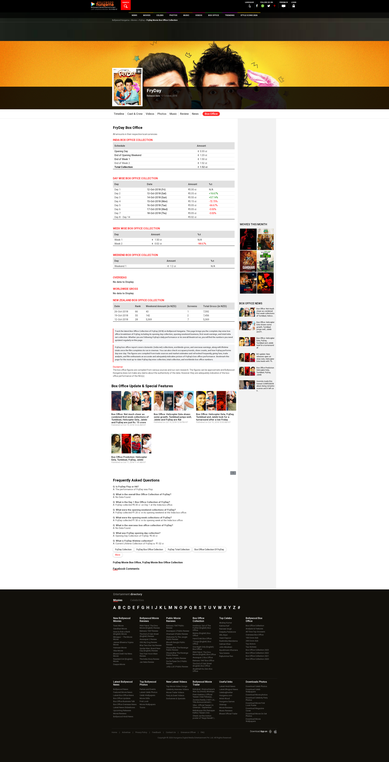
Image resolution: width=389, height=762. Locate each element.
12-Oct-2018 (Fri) (156, 189)
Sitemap (223, 704)
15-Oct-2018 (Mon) (157, 201)
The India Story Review (149, 659)
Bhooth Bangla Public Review (175, 643)
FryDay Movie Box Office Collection (162, 562)
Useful (225, 681)
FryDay (142, 20)
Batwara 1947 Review (149, 631)
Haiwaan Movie (120, 647)
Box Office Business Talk (124, 701)
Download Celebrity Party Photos (257, 699)
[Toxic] (248, 239)
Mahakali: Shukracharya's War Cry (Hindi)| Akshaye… (204, 690)
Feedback (156, 732)
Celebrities (137, 600)
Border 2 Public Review (176, 658)
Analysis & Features (254, 629)
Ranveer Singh (225, 629)
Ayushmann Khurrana (228, 650)
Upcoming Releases (122, 710)
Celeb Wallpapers (147, 695)
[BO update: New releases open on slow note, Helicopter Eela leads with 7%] (247, 361)
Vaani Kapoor (225, 638)
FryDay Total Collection (179, 549)
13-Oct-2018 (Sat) (156, 193)
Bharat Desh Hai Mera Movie (122, 655)
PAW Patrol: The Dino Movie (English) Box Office (204, 653)
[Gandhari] (248, 261)
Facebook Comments (126, 568)
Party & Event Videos (175, 695)
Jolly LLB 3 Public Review (177, 666)
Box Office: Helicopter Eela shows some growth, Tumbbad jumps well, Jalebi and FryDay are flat (173, 417)
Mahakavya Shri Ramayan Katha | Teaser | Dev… (204, 711)
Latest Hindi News (227, 686)
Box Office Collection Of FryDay (209, 549)
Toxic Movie (118, 625)
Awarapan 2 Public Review (177, 631)
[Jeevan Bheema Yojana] (265, 239)
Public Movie (173, 620)
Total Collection (123, 167)
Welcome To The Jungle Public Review (176, 638)
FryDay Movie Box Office (127, 562)
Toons (142, 707)
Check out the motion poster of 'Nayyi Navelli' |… (204, 717)
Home (114, 732)
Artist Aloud (224, 698)
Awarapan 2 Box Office (203, 657)
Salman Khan (225, 644)
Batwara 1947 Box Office (203, 660)
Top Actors (250, 644)
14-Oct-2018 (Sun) (157, 197)
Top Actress (251, 647)
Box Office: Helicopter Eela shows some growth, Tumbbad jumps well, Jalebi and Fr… (265, 327)
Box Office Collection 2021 (257, 656)
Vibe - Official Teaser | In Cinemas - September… (203, 706)
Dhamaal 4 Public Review (177, 634)
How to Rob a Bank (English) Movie (121, 633)
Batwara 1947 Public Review (175, 626)
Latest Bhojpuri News (228, 689)
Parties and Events (148, 689)
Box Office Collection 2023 (257, 650)
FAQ (202, 732)
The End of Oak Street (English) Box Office (202, 664)
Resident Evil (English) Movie (123, 660)
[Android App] (270, 731)
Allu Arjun (223, 635)
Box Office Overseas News (124, 704)
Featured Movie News (122, 692)
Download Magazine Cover (255, 709)
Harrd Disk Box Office (202, 638)
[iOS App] (275, 731)
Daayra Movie (119, 664)
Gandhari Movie (120, 629)
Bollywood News (120, 689)
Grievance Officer (188, 732)
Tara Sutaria (224, 653)
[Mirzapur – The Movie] (248, 283)
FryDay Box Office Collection (149, 549)
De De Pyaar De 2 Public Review (176, 662)
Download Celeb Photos (256, 686)
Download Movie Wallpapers (253, 720)
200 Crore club (252, 641)
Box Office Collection (255, 625)
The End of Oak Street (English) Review (149, 635)
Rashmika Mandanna (228, 641)
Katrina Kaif (224, 626)
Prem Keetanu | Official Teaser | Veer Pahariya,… (203, 695)
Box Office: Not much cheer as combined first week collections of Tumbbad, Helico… (265, 312)
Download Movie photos (256, 695)
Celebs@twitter (226, 692)
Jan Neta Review (147, 662)
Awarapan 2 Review (148, 639)
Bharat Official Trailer (228, 714)
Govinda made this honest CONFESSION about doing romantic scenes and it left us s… (265, 386)
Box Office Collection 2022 (257, 653)
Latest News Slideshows (124, 707)
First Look (144, 701)
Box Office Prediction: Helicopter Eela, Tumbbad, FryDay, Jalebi (129, 458)
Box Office (198, 620)
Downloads (256, 681)
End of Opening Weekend (127, 155)
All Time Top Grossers (255, 632)
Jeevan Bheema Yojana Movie (123, 643)
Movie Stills (145, 698)
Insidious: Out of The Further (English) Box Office (202, 627)
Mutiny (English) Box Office (201, 634)
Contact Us (171, 732)
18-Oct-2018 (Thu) (157, 213)
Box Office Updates (121, 698)
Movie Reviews (119, 713)
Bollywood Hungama (120, 20)
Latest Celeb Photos (148, 692)
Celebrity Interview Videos (177, 689)
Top (225, 618)
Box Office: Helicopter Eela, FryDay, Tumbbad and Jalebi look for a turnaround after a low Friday (215, 417)
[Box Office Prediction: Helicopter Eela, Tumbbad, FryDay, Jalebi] (247, 375)
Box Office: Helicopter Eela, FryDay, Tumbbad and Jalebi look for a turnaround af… (265, 343)
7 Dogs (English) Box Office (202, 642)
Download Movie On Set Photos (256, 715)
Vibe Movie (118, 651)
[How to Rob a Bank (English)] (265, 261)
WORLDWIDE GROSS (125, 288)
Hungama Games (226, 701)
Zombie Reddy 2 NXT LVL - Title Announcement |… (204, 701)
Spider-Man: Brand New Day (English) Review (150, 649)
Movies (134, 20)
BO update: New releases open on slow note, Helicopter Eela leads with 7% (265, 357)
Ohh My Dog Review (148, 642)
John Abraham (225, 647)
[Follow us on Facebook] (257, 5)
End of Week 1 (122, 159)
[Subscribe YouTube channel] (274, 6)
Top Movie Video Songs (176, 686)
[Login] (293, 6)
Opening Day (121, 151)
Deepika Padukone (227, 632)
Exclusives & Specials (175, 698)
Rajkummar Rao (226, 656)
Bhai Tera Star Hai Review (151, 645)
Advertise (126, 732)
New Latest (176, 681)
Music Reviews (225, 710)
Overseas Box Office (254, 635)
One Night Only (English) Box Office (203, 648)
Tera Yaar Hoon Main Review (149, 655)
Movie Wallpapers (147, 704)
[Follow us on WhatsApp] (262, 6)
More (117, 555)
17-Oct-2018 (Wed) (157, 209)
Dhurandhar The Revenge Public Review (177, 648)
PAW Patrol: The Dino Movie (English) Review (150, 626)
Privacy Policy (141, 732)
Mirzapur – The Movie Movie (122, 638)
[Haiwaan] (265, 283)
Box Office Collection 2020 (257, 659)
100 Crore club (252, 638)
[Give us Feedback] (283, 6)
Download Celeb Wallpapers (253, 690)
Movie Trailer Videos (175, 692)
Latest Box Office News (123, 695)
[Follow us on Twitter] (268, 6)
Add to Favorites (138, 71)
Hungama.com (225, 695)
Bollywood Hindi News (123, 716)
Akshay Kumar (225, 623)
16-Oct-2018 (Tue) (157, 205)
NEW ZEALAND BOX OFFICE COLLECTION (138, 300)
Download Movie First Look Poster (255, 704)
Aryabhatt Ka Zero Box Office (202, 670)
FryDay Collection (123, 549)
